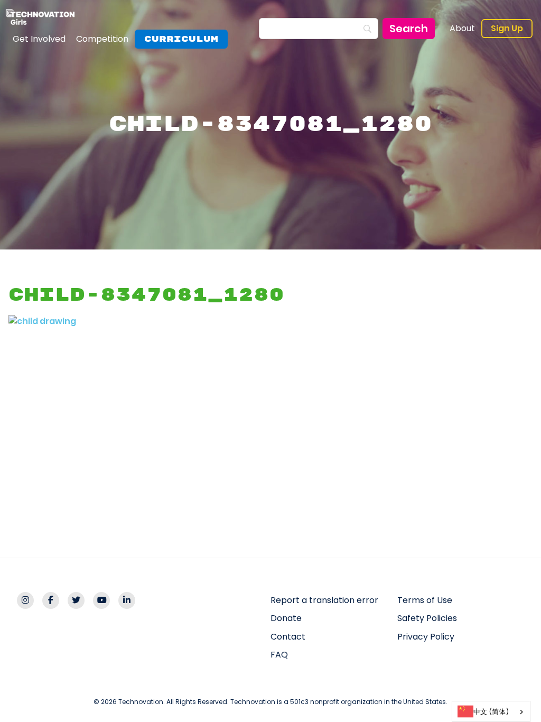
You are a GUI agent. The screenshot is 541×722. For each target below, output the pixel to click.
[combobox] (491, 711)
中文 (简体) (491, 712)
